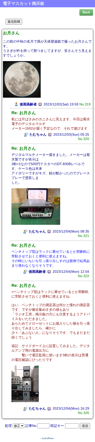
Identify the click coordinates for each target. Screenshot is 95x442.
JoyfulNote (48, 438)
